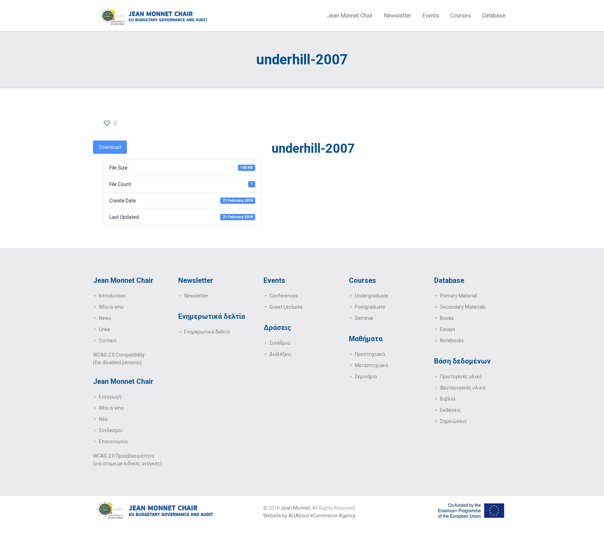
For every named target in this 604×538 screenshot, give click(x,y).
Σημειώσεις (453, 421)
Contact (107, 340)
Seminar (364, 318)
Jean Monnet (295, 508)
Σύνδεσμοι (111, 430)
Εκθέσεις (450, 410)
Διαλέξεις (280, 354)
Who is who (111, 307)
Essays (447, 329)
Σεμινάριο (366, 376)
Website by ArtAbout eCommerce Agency (309, 515)
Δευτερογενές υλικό (463, 387)
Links (104, 329)
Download (110, 147)
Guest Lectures (286, 307)
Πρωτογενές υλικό (461, 376)
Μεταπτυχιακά (371, 365)
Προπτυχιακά (370, 354)
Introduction (112, 296)
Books (447, 318)
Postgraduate (370, 307)
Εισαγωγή (110, 397)
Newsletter (196, 296)
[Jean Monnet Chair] (154, 15)
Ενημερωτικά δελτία (207, 332)
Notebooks (452, 340)
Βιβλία (447, 399)
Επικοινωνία (113, 441)
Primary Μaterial (458, 296)
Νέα (103, 419)
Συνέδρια (279, 343)
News (105, 318)
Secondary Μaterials (463, 307)
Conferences (283, 296)
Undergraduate (371, 296)
